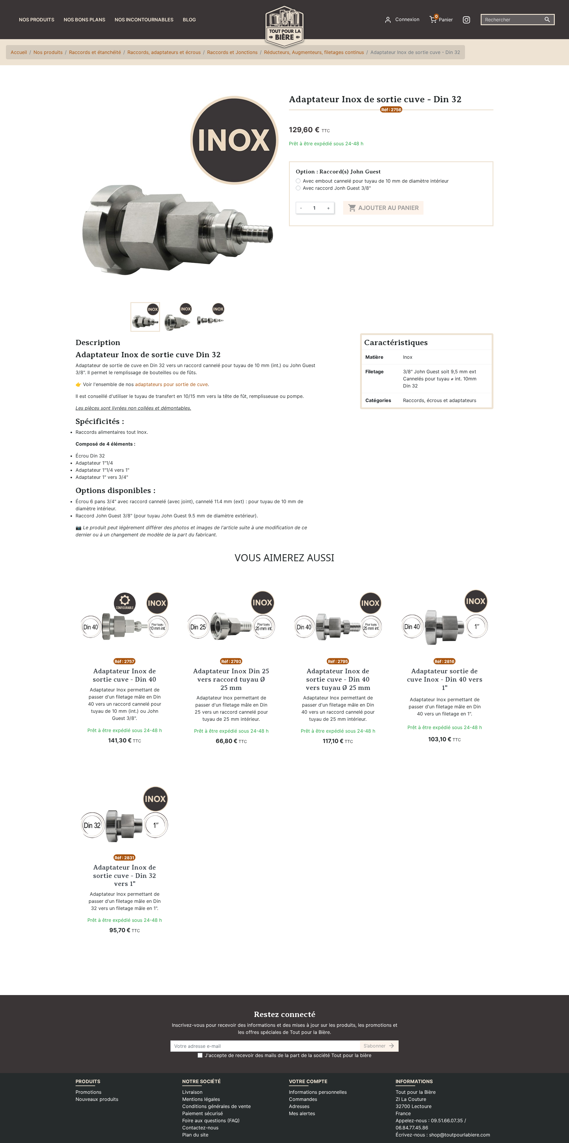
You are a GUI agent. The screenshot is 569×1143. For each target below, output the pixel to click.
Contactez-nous (200, 1128)
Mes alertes (302, 1113)
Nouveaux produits (97, 1099)
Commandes (303, 1099)
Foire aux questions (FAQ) (211, 1120)
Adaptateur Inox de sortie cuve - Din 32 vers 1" (124, 875)
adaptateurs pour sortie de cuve (171, 384)
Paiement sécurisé (202, 1113)
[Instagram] (467, 19)
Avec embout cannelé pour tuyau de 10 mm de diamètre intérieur (376, 181)
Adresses (299, 1106)
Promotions (88, 1092)
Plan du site (195, 1135)
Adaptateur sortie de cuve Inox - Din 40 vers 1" (444, 679)
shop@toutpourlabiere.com (459, 1135)
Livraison (192, 1092)
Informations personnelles (318, 1092)
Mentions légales (201, 1099)
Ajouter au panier (383, 207)
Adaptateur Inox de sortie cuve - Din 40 (124, 675)
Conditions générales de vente (216, 1106)
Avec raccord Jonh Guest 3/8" (337, 188)
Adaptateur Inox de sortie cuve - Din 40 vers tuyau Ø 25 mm (338, 679)
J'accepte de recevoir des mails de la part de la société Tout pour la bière (288, 1055)
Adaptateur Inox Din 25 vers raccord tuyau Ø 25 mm (231, 679)
